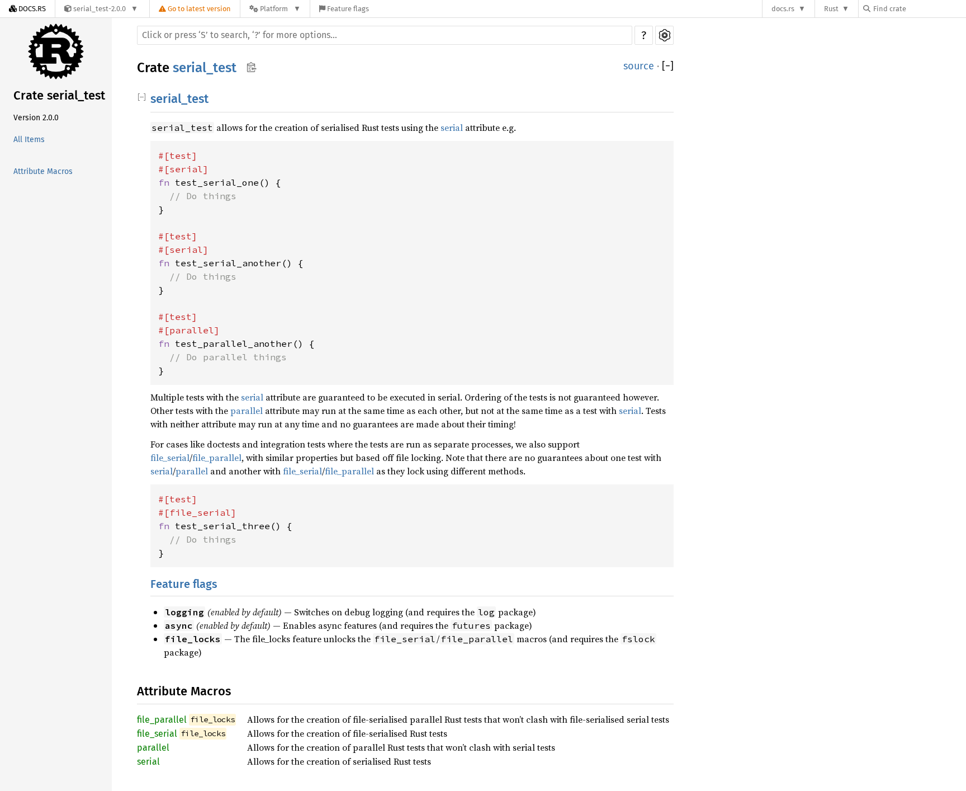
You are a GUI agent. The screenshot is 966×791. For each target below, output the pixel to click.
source (638, 66)
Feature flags (183, 584)
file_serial (170, 457)
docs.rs (782, 8)
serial (452, 127)
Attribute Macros (43, 171)
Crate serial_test (59, 95)
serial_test (204, 68)
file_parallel (217, 457)
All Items (29, 139)
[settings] (664, 35)
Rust (831, 8)
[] (668, 66)
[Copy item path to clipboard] (251, 68)
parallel (246, 410)
